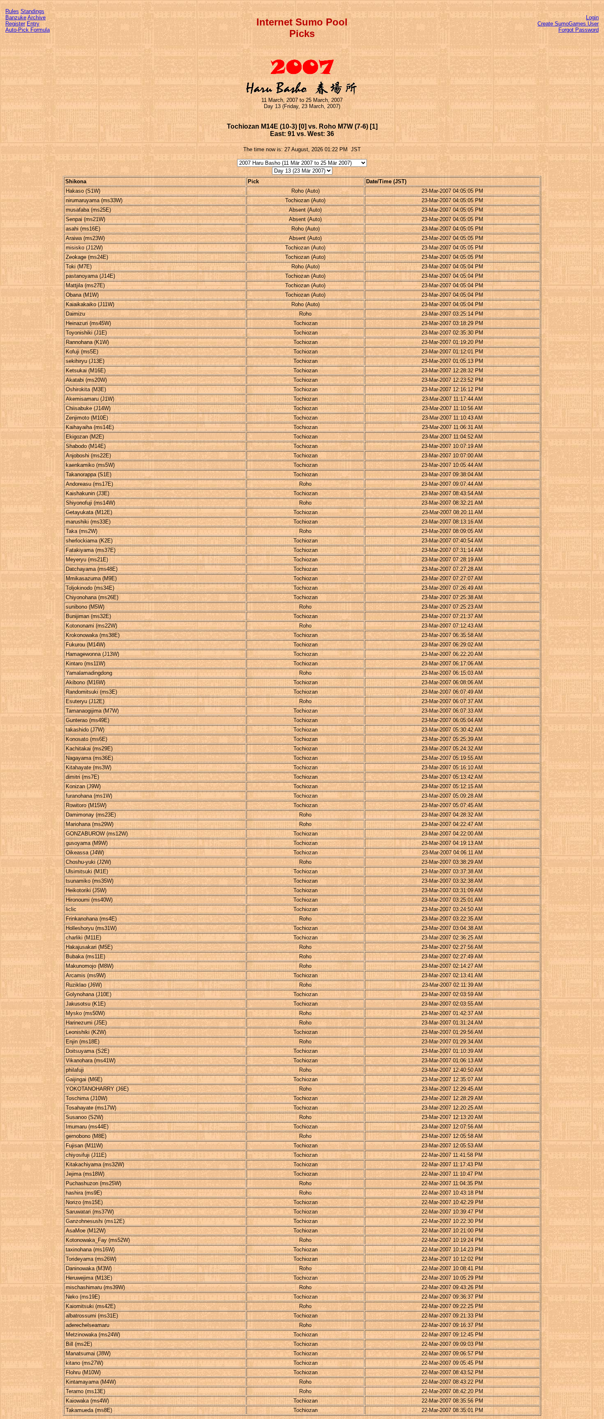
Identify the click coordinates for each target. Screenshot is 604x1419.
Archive (37, 17)
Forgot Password (578, 30)
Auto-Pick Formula (27, 30)
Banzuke (15, 17)
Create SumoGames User (568, 24)
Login (592, 17)
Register (15, 24)
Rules (12, 11)
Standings (32, 11)
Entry (33, 24)
